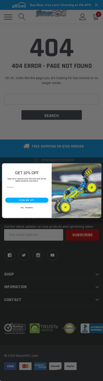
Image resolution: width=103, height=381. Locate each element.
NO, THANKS (27, 207)
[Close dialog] (98, 166)
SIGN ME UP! (26, 200)
